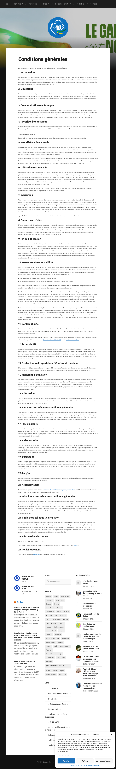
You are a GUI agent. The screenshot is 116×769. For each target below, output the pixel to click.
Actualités (33, 4)
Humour (49, 627)
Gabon (65, 619)
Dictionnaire (50, 612)
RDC (63, 658)
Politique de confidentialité (91, 765)
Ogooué (48, 646)
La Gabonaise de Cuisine (58, 704)
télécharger (36, 555)
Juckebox (80, 4)
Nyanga (60, 642)
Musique (58, 635)
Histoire (61, 623)
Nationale (65, 638)
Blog (45, 4)
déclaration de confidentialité (52, 340)
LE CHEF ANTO (53, 722)
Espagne (49, 615)
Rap (58, 658)
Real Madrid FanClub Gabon (59, 694)
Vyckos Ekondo (51, 674)
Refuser (85, 761)
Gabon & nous (48, 762)
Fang (56, 615)
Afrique (48, 596)
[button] (111, 734)
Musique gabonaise (52, 638)
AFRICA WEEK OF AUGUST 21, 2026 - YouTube (26, 662)
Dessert (59, 608)
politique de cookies (72, 340)
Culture (56, 604)
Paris (55, 646)
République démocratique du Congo (56, 666)
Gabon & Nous (51, 623)
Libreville (49, 635)
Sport (62, 671)
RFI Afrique (52, 699)
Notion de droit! (61, 4)
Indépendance (59, 627)
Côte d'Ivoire (50, 608)
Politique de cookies (76, 765)
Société (55, 671)
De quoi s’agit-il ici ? (14, 4)
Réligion (49, 661)
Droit (59, 612)
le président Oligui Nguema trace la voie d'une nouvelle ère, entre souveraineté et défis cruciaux (27, 636)
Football (63, 615)
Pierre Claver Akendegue (54, 654)
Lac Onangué (53, 689)
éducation (62, 674)
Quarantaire (50, 658)
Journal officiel (51, 631)
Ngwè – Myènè (50, 642)
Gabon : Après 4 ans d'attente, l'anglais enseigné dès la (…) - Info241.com (26, 609)
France (48, 619)
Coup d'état (60, 600)
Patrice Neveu (64, 646)
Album (56, 596)
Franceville (56, 619)
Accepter (66, 761)
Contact (93, 4)
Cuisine (48, 604)
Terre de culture (54, 709)
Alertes (20, 602)
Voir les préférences (103, 761)
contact (76, 545)
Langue (61, 631)
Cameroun (49, 600)
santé (48, 671)
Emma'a (66, 612)
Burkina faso (65, 596)
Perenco (49, 650)
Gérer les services (63, 755)
